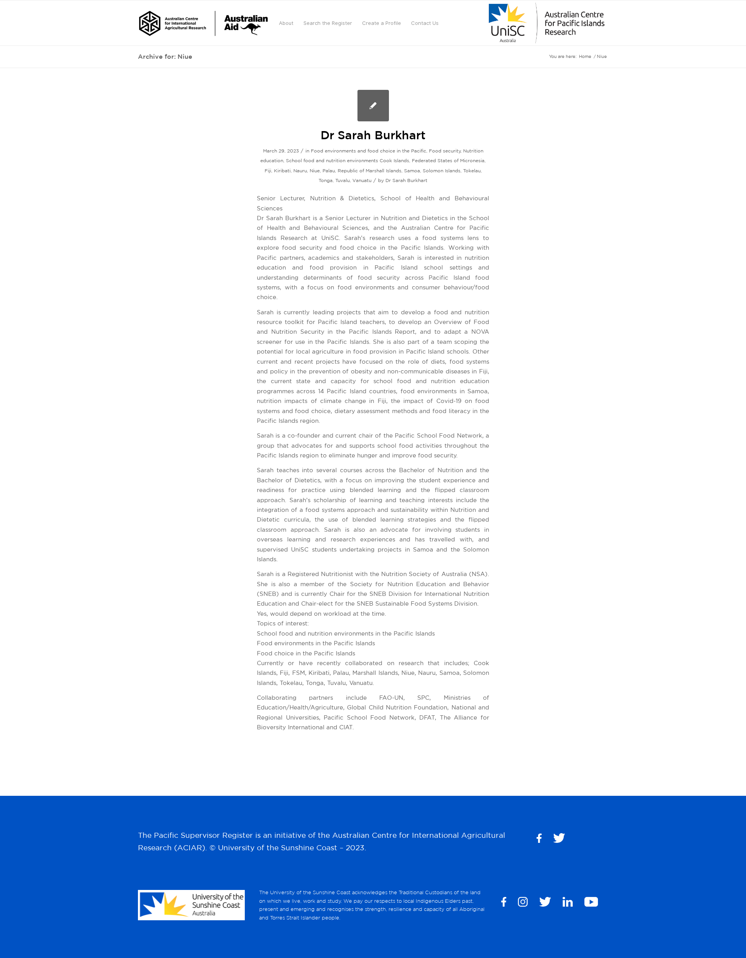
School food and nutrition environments (332, 160)
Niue (315, 170)
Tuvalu (342, 180)
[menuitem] (203, 23)
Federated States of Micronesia (448, 160)
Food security (445, 150)
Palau (328, 170)
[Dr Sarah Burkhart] (373, 105)
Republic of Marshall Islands (369, 170)
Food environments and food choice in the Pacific (368, 150)
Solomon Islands (441, 170)
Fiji (268, 170)
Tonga (326, 180)
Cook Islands (394, 160)
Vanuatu (361, 180)
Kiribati (282, 170)
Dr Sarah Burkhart (373, 134)
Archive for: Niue (165, 56)
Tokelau (472, 170)
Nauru (300, 170)
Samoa (412, 170)
